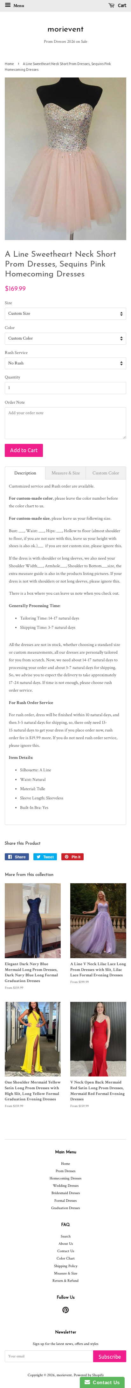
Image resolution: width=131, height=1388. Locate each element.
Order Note (15, 402)
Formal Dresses (65, 1200)
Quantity (12, 377)
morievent (65, 29)
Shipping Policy (65, 1266)
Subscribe (110, 1357)
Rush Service (16, 353)
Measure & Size (65, 1273)
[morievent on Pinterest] (65, 1311)
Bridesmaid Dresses (66, 1193)
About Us (66, 1243)
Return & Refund (65, 1280)
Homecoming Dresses (65, 1178)
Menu (18, 6)
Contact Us (65, 1251)
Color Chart (66, 1258)
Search (66, 1236)
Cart (121, 5)
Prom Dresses (65, 1171)
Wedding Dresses (66, 1185)
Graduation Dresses (65, 1208)
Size (8, 303)
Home (9, 64)
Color (10, 328)
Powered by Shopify (89, 1375)
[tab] (25, 473)
